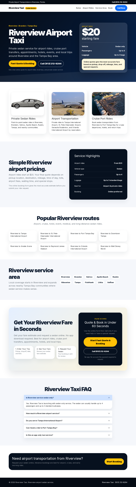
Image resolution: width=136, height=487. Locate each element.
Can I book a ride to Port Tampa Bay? (41, 428)
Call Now (121, 8)
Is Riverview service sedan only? (40, 398)
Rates (78, 8)
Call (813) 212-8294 (119, 2)
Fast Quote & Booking (22, 63)
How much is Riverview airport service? (43, 413)
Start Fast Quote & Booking (100, 342)
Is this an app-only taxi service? (39, 435)
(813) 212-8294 (121, 482)
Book (110, 8)
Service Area (101, 8)
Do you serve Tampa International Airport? (44, 421)
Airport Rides (88, 8)
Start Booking (114, 461)
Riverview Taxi (22, 8)
